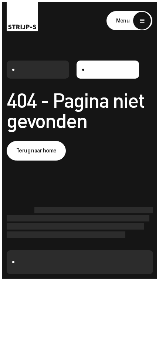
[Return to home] (22, 15)
